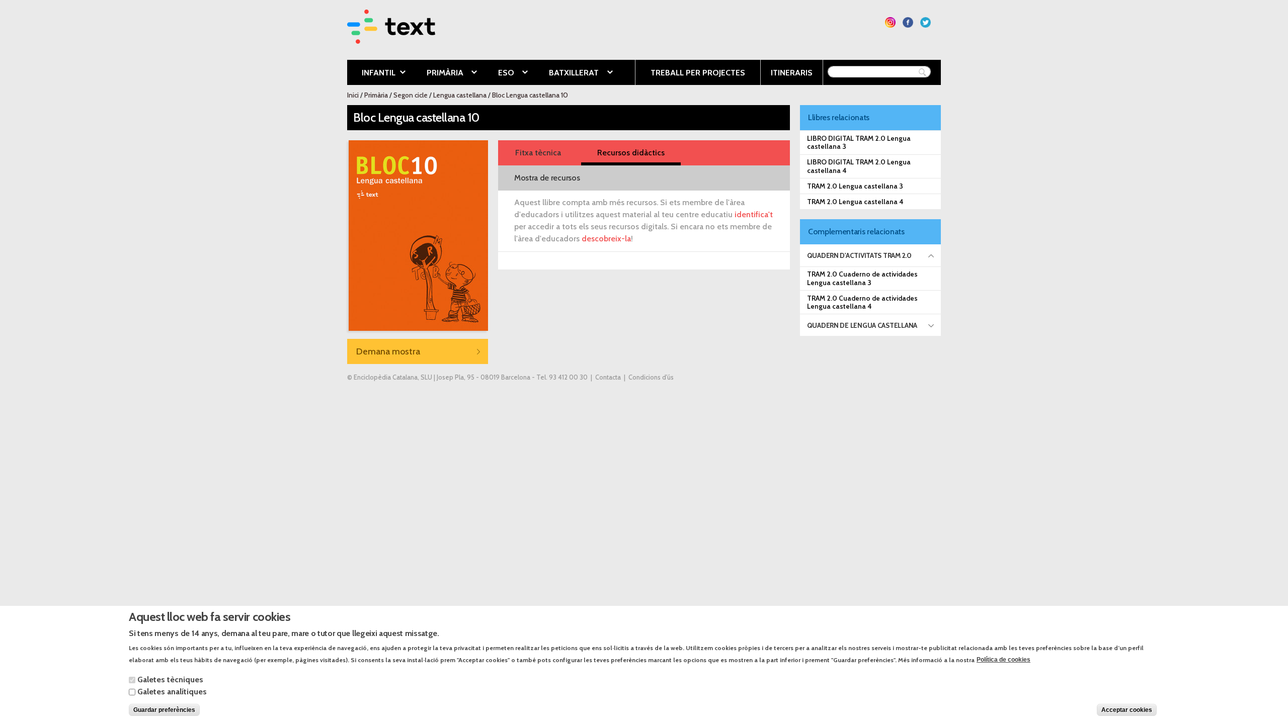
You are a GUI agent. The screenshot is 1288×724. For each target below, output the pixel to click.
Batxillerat (566, 73)
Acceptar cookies (1126, 709)
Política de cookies (1003, 659)
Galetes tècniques (170, 679)
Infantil (371, 73)
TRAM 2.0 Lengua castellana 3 (855, 186)
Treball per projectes (698, 72)
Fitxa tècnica (538, 152)
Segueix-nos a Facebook (908, 22)
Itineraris (792, 72)
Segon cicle (410, 95)
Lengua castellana (460, 95)
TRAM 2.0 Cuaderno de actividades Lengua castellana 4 (862, 302)
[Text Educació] (391, 37)
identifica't (754, 214)
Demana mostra (388, 351)
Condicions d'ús (651, 377)
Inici (353, 95)
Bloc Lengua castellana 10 (530, 95)
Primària (437, 73)
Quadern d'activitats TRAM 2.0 (859, 255)
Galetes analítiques (172, 691)
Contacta (608, 377)
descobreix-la (606, 238)
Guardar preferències (164, 709)
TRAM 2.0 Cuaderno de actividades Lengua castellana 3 (862, 278)
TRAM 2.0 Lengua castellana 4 (855, 202)
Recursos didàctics (631, 152)
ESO (498, 73)
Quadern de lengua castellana (862, 325)
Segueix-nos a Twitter (925, 22)
